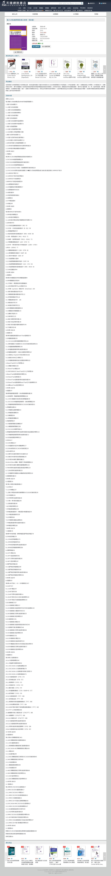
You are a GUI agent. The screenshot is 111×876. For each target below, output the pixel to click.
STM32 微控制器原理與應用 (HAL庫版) (69, 861)
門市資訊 (82, 8)
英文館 (35, 8)
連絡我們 (58, 870)
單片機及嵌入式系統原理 (41, 861)
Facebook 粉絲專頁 (42, 870)
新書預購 (35, 14)
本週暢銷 (55, 14)
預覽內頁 (19, 52)
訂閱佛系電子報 (88, 10)
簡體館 (41, 8)
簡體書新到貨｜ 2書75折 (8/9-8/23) (54, 10)
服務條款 (71, 870)
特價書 (96, 14)
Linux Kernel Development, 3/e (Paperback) (26, 75)
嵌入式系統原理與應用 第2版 (13, 861)
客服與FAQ (52, 870)
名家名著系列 (67, 10)
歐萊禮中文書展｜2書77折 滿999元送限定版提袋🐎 (31, 10)
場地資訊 (90, 8)
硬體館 (47, 8)
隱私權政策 (65, 870)
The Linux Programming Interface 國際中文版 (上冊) (69, 76)
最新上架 (14, 14)
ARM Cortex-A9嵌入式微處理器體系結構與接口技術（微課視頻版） (27, 863)
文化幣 (74, 10)
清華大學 (42, 27)
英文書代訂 (80, 10)
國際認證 (53, 8)
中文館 (29, 8)
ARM (41, 40)
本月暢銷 (75, 14)
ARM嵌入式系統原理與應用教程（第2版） (83, 861)
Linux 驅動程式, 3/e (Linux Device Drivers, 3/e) (13, 75)
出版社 (69, 8)
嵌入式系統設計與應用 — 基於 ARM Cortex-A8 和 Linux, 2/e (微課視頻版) (97, 863)
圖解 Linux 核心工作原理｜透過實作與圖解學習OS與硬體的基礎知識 (97, 76)
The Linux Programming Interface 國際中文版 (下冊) (83, 76)
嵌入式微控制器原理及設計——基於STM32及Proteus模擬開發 (55, 863)
